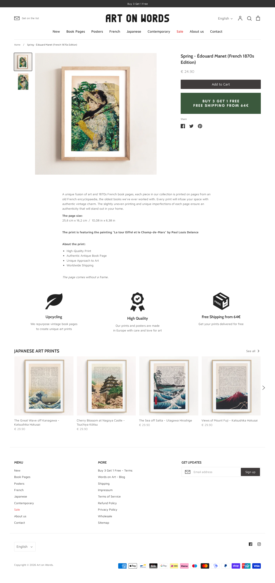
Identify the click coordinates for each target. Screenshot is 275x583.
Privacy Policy (107, 509)
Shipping (104, 483)
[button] (11, 387)
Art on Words (45, 564)
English (223, 18)
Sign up (250, 472)
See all (251, 351)
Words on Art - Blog (111, 477)
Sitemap (103, 522)
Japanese (134, 31)
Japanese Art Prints (36, 351)
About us (197, 31)
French (114, 31)
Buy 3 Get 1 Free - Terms (115, 470)
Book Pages (75, 31)
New (56, 31)
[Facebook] (250, 544)
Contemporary (159, 31)
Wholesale (105, 516)
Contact (216, 31)
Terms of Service (109, 496)
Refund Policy (107, 503)
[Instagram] (259, 544)
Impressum (105, 490)
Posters (97, 31)
